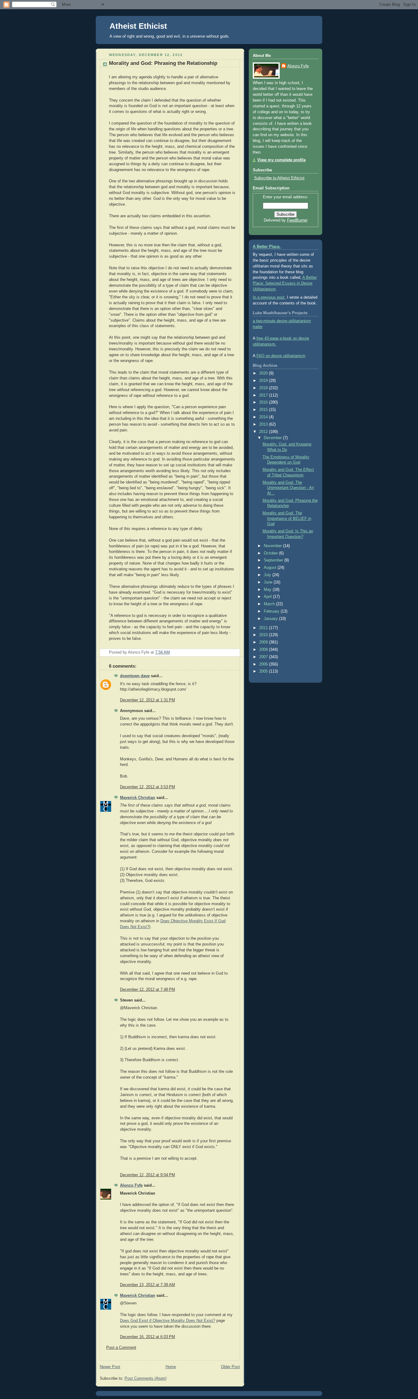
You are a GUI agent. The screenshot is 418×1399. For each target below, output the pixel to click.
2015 (264, 410)
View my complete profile (281, 160)
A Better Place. (267, 246)
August (271, 567)
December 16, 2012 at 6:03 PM (147, 1337)
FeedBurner (297, 220)
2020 (264, 373)
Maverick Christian (137, 798)
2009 (264, 642)
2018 (264, 388)
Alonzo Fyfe (131, 1185)
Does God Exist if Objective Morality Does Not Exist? (167, 1321)
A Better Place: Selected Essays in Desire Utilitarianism (285, 283)
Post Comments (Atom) (145, 1378)
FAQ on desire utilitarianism (280, 356)
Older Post (230, 1367)
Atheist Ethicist (138, 26)
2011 (264, 628)
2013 (264, 424)
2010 (264, 635)
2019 (264, 381)
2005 (264, 671)
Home (171, 1367)
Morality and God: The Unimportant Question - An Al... (288, 487)
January (271, 619)
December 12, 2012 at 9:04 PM (147, 1175)
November (273, 546)
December (273, 438)
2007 (264, 657)
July (268, 575)
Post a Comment (121, 1347)
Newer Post (110, 1367)
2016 (264, 402)
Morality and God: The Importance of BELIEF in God (287, 518)
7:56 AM (162, 652)
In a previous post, (269, 297)
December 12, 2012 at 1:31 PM (147, 700)
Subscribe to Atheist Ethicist (279, 178)
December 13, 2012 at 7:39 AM (147, 1285)
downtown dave (135, 676)
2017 (264, 395)
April (268, 597)
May (268, 590)
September (274, 560)
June (269, 582)
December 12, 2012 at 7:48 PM (147, 989)
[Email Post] (234, 652)
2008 (264, 649)
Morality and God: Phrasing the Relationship (163, 63)
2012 (264, 432)
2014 (264, 417)
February (272, 611)
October (271, 553)
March (270, 604)
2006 (264, 664)
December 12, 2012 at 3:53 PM (147, 787)
